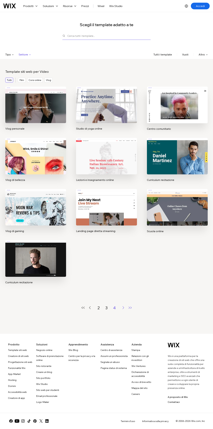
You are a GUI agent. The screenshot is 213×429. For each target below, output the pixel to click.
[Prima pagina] (83, 308)
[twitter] (41, 421)
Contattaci (174, 402)
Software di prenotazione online (50, 358)
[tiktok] (29, 421)
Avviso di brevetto (141, 382)
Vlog (48, 80)
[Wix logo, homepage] (9, 5)
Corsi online (35, 80)
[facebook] (11, 421)
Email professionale (46, 396)
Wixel (101, 6)
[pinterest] (35, 421)
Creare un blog (44, 372)
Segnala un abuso (110, 362)
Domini (12, 386)
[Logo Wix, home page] (174, 345)
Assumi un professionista (114, 356)
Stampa (135, 350)
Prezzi (85, 6)
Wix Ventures (138, 366)
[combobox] (109, 36)
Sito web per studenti (47, 390)
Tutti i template (162, 54)
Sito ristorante (43, 366)
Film (21, 80)
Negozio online (44, 350)
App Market (14, 374)
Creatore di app (16, 398)
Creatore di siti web (18, 356)
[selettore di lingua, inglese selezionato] (186, 6)
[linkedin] (47, 421)
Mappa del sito (139, 388)
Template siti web (17, 350)
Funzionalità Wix (16, 368)
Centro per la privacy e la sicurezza (81, 358)
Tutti (9, 80)
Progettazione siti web (20, 362)
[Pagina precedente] (90, 307)
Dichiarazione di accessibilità (140, 374)
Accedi (200, 6)
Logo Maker (42, 402)
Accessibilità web (17, 392)
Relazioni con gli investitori (140, 358)
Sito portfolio (43, 378)
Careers (135, 394)
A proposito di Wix (178, 397)
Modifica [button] (35, 102)
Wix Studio (115, 6)
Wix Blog (73, 350)
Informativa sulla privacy (155, 421)
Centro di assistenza (111, 350)
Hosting (12, 380)
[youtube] (17, 421)
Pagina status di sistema (114, 368)
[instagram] (23, 421)
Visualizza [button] (36, 111)
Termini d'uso (128, 421)
